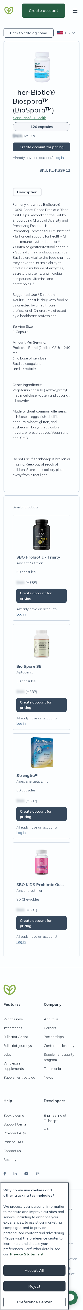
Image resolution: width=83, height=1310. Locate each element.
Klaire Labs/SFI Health (29, 118)
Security (10, 1159)
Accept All (34, 1270)
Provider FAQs (15, 1133)
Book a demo (14, 1115)
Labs (7, 1054)
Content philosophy (59, 1045)
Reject (34, 1286)
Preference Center (34, 1301)
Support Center (16, 1124)
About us (51, 1019)
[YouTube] (26, 1173)
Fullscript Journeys (18, 1045)
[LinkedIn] (15, 1173)
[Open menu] (75, 10)
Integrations (13, 1028)
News (48, 1077)
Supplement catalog (19, 1077)
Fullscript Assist (16, 1036)
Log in (59, 157)
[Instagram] (37, 1173)
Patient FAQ (13, 1142)
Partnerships (54, 1036)
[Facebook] (5, 1173)
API (46, 1129)
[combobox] (66, 33)
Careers (50, 1028)
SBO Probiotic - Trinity (38, 557)
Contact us (12, 1150)
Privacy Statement (27, 1254)
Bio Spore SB (29, 666)
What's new (13, 1019)
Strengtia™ (27, 775)
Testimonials (53, 1068)
